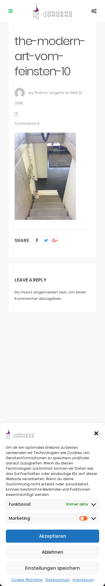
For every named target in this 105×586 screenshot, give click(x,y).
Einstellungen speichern (52, 568)
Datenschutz (58, 579)
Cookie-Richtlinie (27, 579)
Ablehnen (52, 552)
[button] (96, 433)
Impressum (83, 579)
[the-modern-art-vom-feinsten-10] (45, 176)
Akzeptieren (52, 536)
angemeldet (46, 292)
